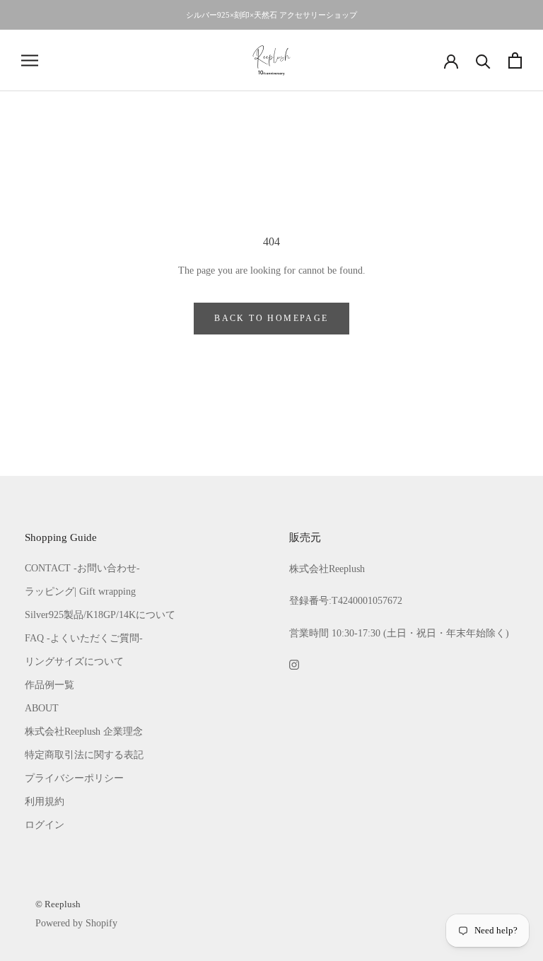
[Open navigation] (29, 60)
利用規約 (44, 801)
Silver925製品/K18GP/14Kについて (100, 615)
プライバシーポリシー (74, 778)
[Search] (483, 60)
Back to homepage (271, 318)
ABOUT (42, 708)
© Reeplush (58, 904)
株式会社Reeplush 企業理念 (84, 731)
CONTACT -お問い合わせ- (82, 568)
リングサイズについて (74, 661)
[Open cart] (515, 60)
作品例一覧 (49, 685)
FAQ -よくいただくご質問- (84, 638)
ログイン (44, 825)
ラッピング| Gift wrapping (80, 591)
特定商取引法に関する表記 (84, 755)
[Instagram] (294, 664)
